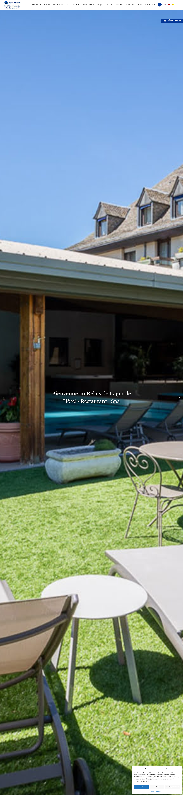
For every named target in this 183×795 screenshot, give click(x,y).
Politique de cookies (156, 791)
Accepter (141, 787)
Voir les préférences (173, 787)
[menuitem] (34, 4)
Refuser (157, 787)
